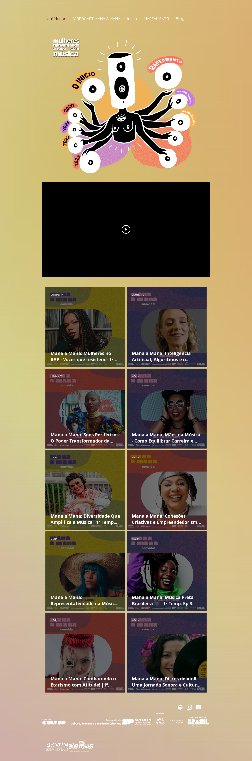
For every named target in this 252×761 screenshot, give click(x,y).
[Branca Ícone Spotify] (180, 707)
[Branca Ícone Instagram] (189, 707)
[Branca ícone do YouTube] (198, 707)
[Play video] (126, 229)
